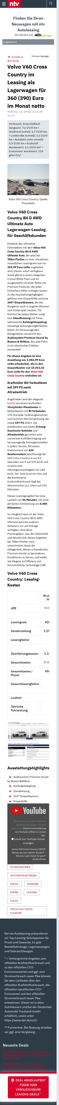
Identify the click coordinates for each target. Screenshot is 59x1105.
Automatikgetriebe (23, 875)
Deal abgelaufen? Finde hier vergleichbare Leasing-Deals (29, 1087)
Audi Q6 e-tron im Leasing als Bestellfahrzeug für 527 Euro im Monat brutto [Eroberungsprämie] (25, 1067)
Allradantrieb (20, 867)
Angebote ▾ (10, 42)
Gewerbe (33, 884)
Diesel (14, 884)
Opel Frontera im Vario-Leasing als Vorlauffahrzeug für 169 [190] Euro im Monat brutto (28, 1055)
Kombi (11, 403)
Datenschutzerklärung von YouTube (30, 832)
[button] (14, 4)
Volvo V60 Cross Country (21, 911)
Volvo (14, 900)
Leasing (32, 892)
